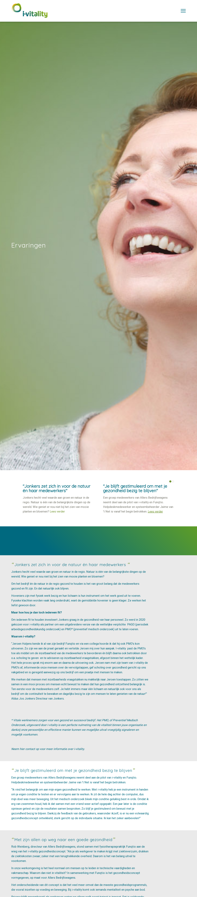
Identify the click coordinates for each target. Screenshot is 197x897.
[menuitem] (182, 11)
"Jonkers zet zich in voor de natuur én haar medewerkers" (56, 488)
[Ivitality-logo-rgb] (29, 13)
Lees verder (57, 511)
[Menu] (182, 11)
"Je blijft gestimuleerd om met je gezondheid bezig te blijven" (135, 488)
